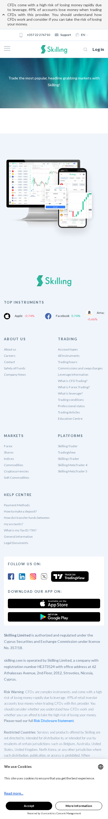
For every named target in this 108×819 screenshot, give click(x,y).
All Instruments (69, 356)
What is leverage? (70, 393)
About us (10, 349)
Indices (9, 459)
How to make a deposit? (20, 511)
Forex (8, 446)
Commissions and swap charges (80, 368)
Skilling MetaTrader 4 (72, 465)
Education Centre (70, 419)
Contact (9, 362)
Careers (9, 356)
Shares (9, 452)
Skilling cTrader (68, 459)
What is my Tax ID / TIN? (20, 530)
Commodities (13, 465)
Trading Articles (69, 412)
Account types (68, 349)
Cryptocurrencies (16, 471)
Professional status (71, 406)
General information (18, 536)
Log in (98, 49)
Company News (15, 374)
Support (66, 35)
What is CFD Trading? (72, 381)
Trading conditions (71, 400)
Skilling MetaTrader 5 (72, 471)
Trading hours (67, 362)
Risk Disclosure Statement (54, 721)
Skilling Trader (68, 446)
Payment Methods (17, 505)
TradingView (66, 452)
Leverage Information (73, 374)
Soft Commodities (16, 477)
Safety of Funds (14, 368)
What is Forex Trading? (74, 387)
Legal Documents (16, 543)
